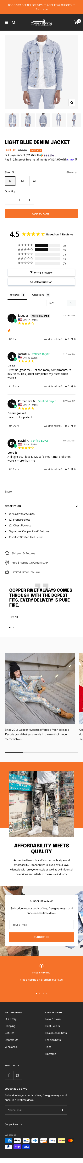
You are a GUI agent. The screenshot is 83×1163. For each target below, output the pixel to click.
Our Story (10, 1019)
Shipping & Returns (23, 553)
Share (8, 491)
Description (13, 506)
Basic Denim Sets (56, 1033)
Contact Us (11, 1040)
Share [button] (15, 339)
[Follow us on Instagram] (17, 1075)
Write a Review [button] (43, 272)
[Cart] (76, 22)
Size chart (72, 172)
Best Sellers (52, 1026)
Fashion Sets (53, 1040)
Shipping (10, 1026)
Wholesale (11, 1047)
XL (34, 181)
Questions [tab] (38, 294)
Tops (48, 1047)
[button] (41, 155)
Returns (9, 1033)
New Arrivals (53, 1019)
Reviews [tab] (14, 294)
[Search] (13, 22)
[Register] (62, 1110)
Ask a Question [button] (43, 282)
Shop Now (42, 9)
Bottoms (50, 1054)
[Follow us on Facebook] (9, 1075)
